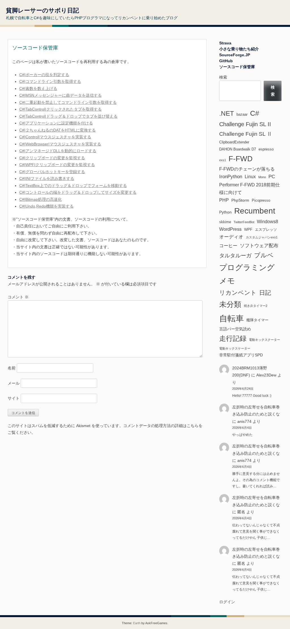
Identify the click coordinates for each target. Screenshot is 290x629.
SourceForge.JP (234, 55)
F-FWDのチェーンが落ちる (247, 169)
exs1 (222, 160)
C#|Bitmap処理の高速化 (40, 199)
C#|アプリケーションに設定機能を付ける (56, 123)
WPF (248, 229)
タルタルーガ (235, 256)
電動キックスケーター (234, 348)
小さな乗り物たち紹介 (239, 49)
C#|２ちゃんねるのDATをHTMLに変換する (57, 130)
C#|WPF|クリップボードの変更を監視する (57, 164)
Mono (262, 177)
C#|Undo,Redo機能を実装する (46, 206)
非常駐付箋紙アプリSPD (241, 355)
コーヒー (228, 245)
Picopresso (261, 200)
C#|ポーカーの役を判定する (44, 74)
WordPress (230, 229)
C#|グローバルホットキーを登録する (52, 171)
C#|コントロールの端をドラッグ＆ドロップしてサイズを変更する (78, 192)
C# (254, 113)
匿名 (241, 563)
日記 (265, 292)
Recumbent (254, 210)
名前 (12, 368)
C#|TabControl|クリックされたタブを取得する (60, 109)
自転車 (231, 318)
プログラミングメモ (247, 274)
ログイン (227, 602)
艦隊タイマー (257, 320)
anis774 (244, 421)
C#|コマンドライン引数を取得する (50, 81)
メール (14, 383)
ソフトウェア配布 (259, 245)
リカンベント (238, 292)
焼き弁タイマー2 (255, 305)
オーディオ (231, 237)
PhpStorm (240, 200)
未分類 (230, 304)
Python (225, 212)
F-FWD (241, 159)
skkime (225, 222)
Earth (136, 623)
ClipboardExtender (234, 142)
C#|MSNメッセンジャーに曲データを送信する (60, 95)
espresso (266, 149)
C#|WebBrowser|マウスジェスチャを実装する (60, 144)
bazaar (242, 114)
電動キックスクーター (264, 339)
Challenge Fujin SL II (245, 124)
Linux (250, 176)
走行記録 (232, 338)
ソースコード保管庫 (237, 66)
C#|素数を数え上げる (38, 88)
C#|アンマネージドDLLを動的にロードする (57, 150)
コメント (18, 297)
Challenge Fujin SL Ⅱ (245, 134)
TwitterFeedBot (244, 222)
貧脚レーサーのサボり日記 (42, 10)
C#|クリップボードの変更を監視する (52, 158)
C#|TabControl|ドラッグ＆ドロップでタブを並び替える (68, 116)
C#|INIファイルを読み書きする (46, 178)
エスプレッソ (266, 229)
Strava (225, 43)
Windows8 (267, 221)
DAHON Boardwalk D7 (237, 149)
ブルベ (264, 255)
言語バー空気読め (235, 329)
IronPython (230, 176)
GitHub (226, 61)
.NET (226, 113)
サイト (14, 398)
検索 (223, 77)
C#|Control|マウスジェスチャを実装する (55, 137)
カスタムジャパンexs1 (262, 237)
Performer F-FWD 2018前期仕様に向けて (249, 188)
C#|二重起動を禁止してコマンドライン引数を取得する (68, 102)
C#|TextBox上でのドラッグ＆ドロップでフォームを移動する (73, 185)
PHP (224, 200)
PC (271, 176)
